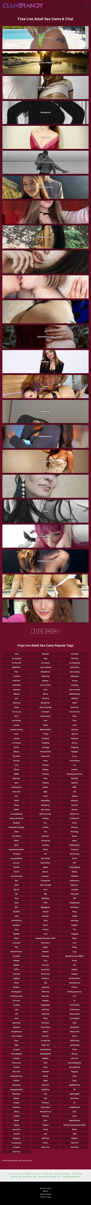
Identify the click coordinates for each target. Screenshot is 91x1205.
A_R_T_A (45, 137)
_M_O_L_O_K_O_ (45, 162)
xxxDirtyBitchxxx (45, 486)
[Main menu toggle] (86, 5)
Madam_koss (45, 237)
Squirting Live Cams (62, 1174)
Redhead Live (44, 1177)
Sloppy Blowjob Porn (71, 1177)
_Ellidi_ (45, 511)
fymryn (45, 212)
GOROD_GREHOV (45, 87)
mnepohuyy (45, 536)
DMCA (45, 1191)
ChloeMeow (45, 611)
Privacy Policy (45, 1194)
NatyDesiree (45, 436)
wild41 (45, 386)
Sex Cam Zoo (77, 1174)
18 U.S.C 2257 (45, 1188)
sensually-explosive (45, 586)
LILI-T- (45, 311)
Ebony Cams (56, 1177)
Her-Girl (45, 287)
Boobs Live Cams (30, 1177)
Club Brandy (48, 1174)
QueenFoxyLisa (45, 336)
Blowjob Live (16, 1177)
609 (49, 631)
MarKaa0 (45, 411)
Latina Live (37, 1174)
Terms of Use (45, 1197)
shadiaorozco (45, 461)
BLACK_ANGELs (45, 62)
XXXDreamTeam (45, 187)
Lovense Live (12, 1174)
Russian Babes (25, 1174)
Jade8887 (45, 262)
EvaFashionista (45, 561)
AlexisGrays (45, 37)
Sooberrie (45, 112)
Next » (55, 631)
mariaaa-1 (46, 361)
